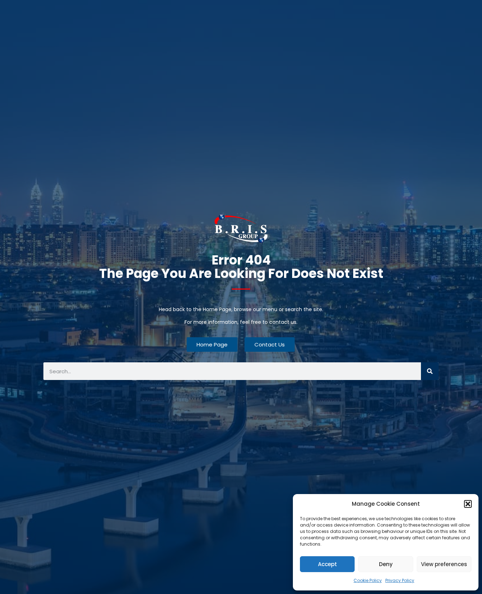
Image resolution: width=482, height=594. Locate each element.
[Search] (430, 371)
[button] (467, 503)
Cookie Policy (368, 580)
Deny (386, 564)
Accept (327, 564)
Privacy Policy (399, 580)
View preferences (444, 564)
